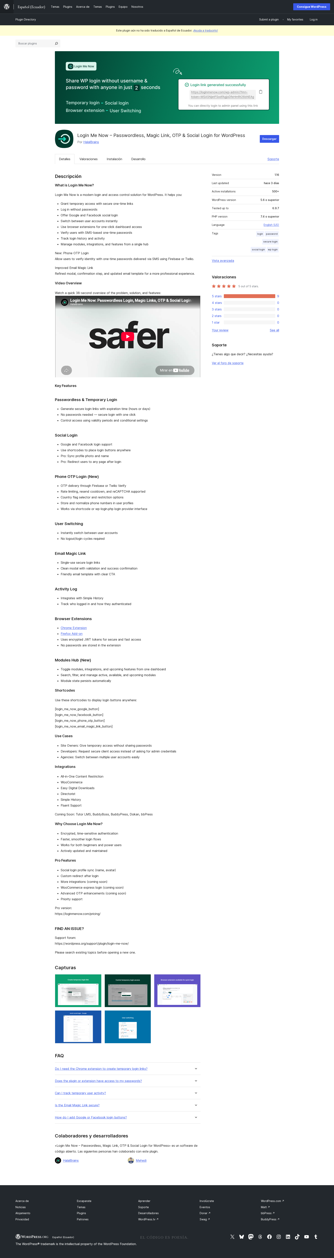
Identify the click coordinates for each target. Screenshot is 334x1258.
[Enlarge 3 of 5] (195, 979)
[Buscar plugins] (56, 43)
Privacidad (22, 1219)
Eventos (205, 1207)
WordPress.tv (148, 1219)
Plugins (81, 1213)
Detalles (64, 159)
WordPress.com (272, 1201)
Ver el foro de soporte (228, 363)
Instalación (114, 159)
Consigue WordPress (311, 6)
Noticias (20, 1207)
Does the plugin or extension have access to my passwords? (98, 1081)
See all (274, 330)
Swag (205, 1219)
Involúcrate (207, 1201)
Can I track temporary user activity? (80, 1093)
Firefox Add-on (72, 634)
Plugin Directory (25, 19)
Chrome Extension (74, 628)
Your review (220, 330)
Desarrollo (138, 159)
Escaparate (84, 1201)
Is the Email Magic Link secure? (77, 1105)
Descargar (269, 138)
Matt (265, 1207)
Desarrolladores (148, 1213)
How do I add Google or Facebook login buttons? (91, 1117)
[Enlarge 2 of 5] (146, 979)
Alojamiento (22, 1213)
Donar (205, 1213)
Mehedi (141, 1160)
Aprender (144, 1201)
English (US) (271, 224)
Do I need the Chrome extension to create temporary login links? (101, 1069)
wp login (273, 249)
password (272, 233)
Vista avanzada (223, 261)
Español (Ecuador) (63, 1237)
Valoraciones (88, 159)
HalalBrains (91, 142)
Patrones (83, 1219)
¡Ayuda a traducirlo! (205, 30)
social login (258, 249)
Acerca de (22, 1201)
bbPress (268, 1213)
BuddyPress (270, 1219)
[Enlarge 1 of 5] (96, 979)
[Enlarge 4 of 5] (96, 1015)
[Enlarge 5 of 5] (146, 1015)
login (260, 233)
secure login (270, 241)
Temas (81, 1207)
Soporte (273, 159)
